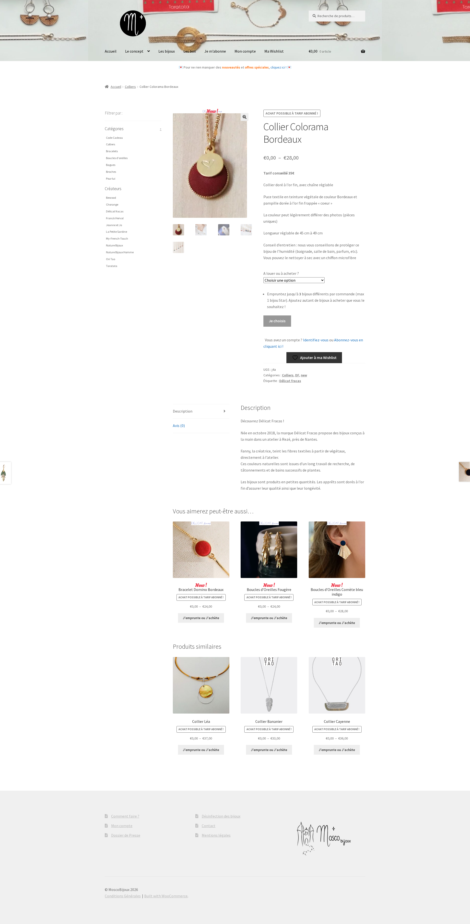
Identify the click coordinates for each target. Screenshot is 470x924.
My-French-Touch (117, 238)
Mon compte (245, 51)
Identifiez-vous (315, 339)
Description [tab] (182, 411)
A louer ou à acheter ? (281, 273)
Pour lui (110, 178)
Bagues (110, 165)
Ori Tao (110, 259)
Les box (189, 51)
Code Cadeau (114, 137)
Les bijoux (166, 51)
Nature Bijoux (114, 245)
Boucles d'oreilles (117, 158)
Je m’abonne (215, 51)
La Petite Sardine (116, 231)
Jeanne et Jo (114, 225)
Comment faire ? (125, 816)
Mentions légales (216, 835)
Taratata (111, 266)
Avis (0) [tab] (179, 425)
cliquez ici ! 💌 (280, 67)
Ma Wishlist (274, 51)
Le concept (134, 51)
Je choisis (277, 320)
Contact (208, 825)
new (304, 375)
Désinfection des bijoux (221, 816)
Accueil (111, 51)
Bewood (111, 197)
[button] (244, 117)
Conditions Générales (123, 895)
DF (297, 375)
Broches (111, 171)
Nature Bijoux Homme (120, 252)
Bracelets (112, 151)
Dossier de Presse (125, 835)
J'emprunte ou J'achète (201, 618)
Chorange (112, 204)
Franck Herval (115, 218)
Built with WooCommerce (166, 895)
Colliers (130, 86)
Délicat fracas (290, 381)
